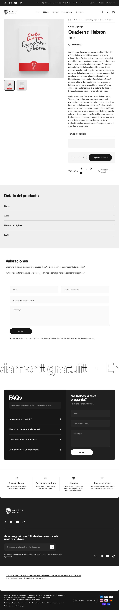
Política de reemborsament (55, 603)
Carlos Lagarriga (91, 20)
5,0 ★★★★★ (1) (75, 44)
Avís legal (21, 606)
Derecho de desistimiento (35, 578)
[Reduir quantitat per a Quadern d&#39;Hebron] (74, 157)
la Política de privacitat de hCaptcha (63, 338)
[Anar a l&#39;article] (9, 85)
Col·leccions (78, 20)
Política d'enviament (10, 606)
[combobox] (94, 3)
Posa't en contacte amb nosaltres (17, 487)
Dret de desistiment (14, 578)
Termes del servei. (87, 338)
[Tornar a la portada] (69, 20)
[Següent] (81, 3)
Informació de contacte (38, 603)
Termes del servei (24, 603)
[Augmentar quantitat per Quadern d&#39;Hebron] (84, 157)
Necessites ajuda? (105, 171)
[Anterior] (37, 3)
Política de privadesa (10, 603)
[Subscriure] (52, 547)
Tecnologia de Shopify (33, 599)
